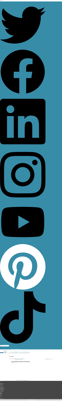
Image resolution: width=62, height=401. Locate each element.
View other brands (2, 398)
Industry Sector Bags (2, 389)
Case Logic (1, 395)
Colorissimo (1, 396)
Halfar (0, 394)
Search (1, 344)
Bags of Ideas (1, 0)
